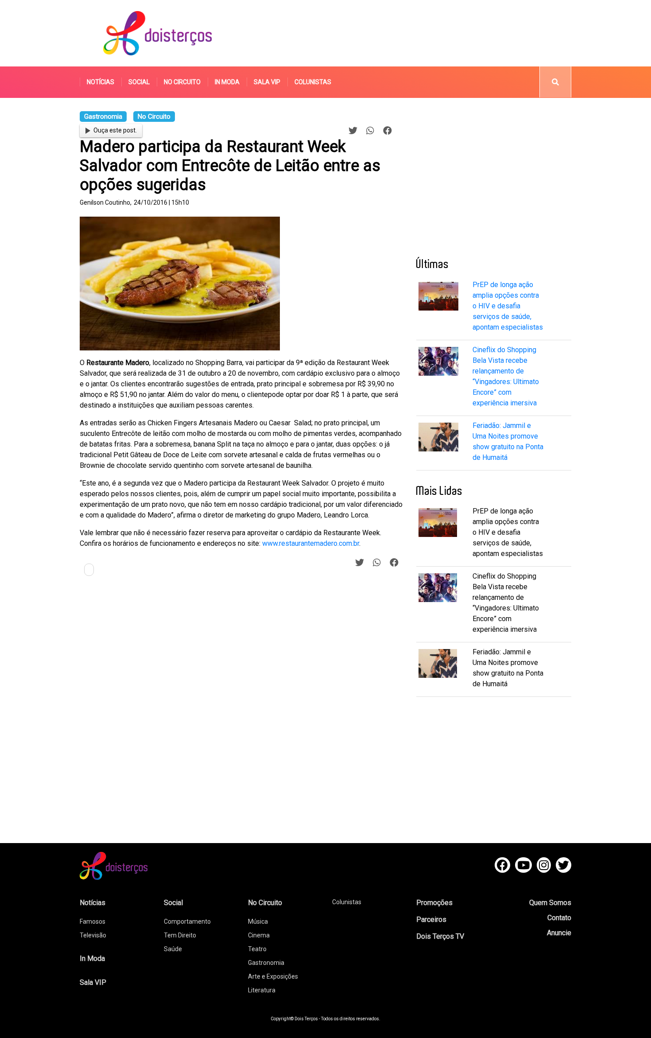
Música (258, 921)
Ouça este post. (115, 130)
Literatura (261, 990)
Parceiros (431, 919)
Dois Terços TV (440, 936)
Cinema (259, 935)
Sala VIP (267, 82)
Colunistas (312, 82)
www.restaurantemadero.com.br (310, 543)
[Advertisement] (409, 33)
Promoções (434, 902)
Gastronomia (266, 962)
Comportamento (187, 921)
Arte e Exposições (273, 976)
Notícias (100, 82)
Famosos (92, 921)
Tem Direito (180, 935)
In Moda (227, 82)
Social (139, 82)
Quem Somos (550, 902)
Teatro (257, 948)
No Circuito (182, 82)
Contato (559, 918)
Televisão (93, 935)
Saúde (173, 948)
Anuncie (559, 933)
